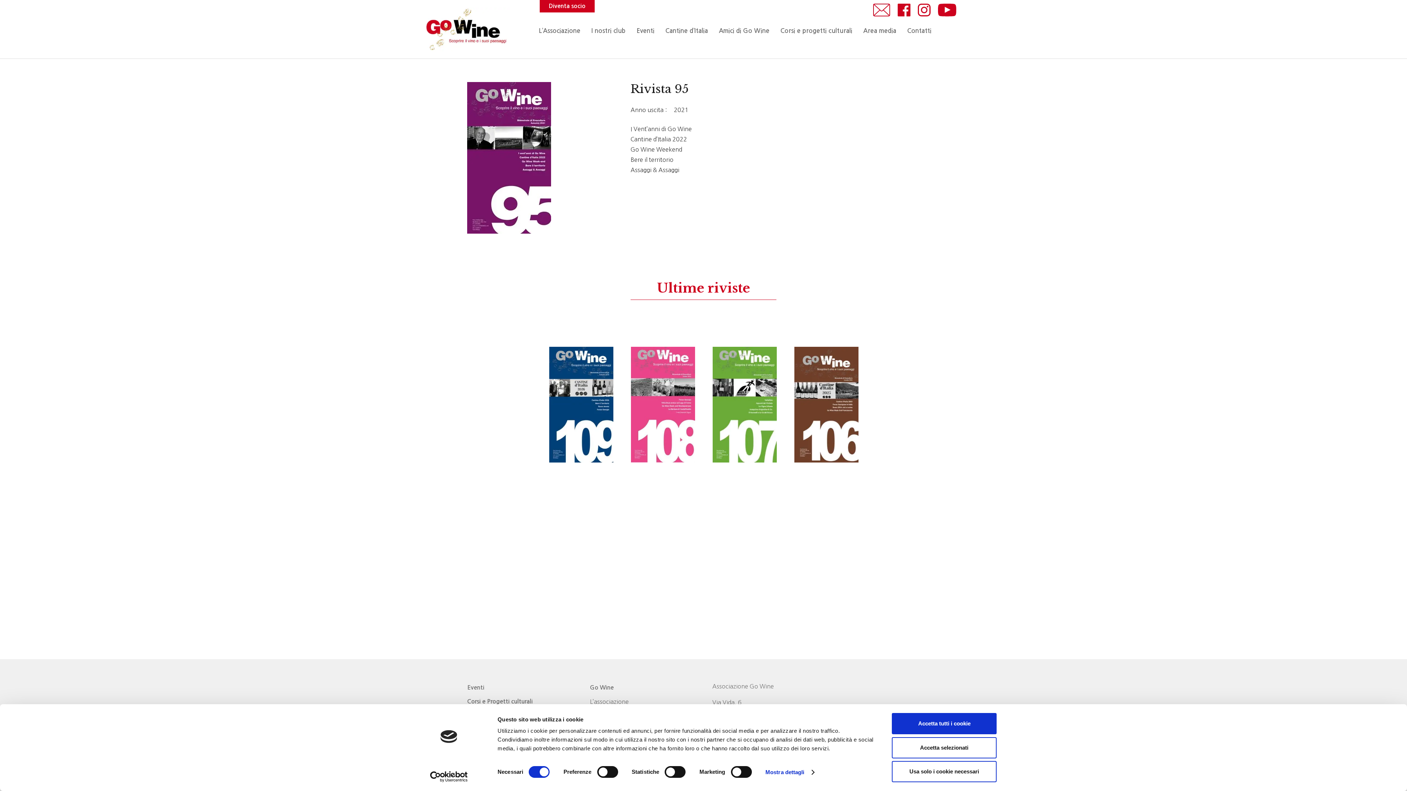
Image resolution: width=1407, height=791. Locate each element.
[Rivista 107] (745, 405)
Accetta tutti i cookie (944, 723)
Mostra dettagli (785, 772)
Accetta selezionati (944, 747)
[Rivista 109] (581, 405)
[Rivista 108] (663, 405)
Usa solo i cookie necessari (944, 771)
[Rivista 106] (826, 405)
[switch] (607, 772)
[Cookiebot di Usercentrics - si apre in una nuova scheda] (449, 776)
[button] (658, 31)
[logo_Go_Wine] (465, 29)
